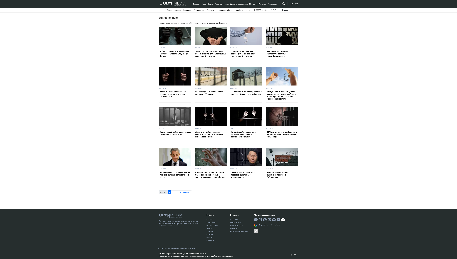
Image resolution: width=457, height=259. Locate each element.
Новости (196, 4)
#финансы (187, 10)
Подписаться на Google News (269, 225)
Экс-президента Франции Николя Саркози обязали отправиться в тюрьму (174, 174)
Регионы (262, 4)
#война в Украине (243, 10)
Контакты (234, 228)
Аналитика (243, 4)
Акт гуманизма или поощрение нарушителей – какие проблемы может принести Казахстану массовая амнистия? (281, 95)
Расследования (222, 4)
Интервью (272, 4)
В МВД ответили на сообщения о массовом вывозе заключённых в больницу (282, 134)
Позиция (253, 4)
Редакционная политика (239, 231)
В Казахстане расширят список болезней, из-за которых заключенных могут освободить (210, 174)
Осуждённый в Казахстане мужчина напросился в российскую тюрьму (243, 134)
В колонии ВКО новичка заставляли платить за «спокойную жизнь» (277, 53)
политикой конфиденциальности (220, 256)
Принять (293, 255)
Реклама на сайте (236, 225)
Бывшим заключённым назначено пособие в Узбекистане (277, 174)
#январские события (224, 10)
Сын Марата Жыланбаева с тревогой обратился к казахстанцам (243, 174)
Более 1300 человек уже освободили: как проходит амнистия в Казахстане (243, 53)
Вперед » (186, 192)
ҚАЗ (291, 4)
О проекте (234, 219)
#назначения (199, 10)
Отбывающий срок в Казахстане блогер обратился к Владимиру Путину (174, 53)
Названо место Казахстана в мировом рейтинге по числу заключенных (172, 94)
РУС (296, 4)
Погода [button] (285, 10)
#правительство (174, 10)
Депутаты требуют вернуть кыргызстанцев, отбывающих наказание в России (209, 134)
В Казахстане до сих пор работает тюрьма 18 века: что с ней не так (246, 93)
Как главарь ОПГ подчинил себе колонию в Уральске (209, 93)
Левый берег (207, 4)
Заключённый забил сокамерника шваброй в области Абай (175, 133)
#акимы (210, 10)
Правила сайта (235, 222)
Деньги (233, 4)
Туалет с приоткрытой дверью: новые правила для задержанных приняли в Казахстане (210, 53)
